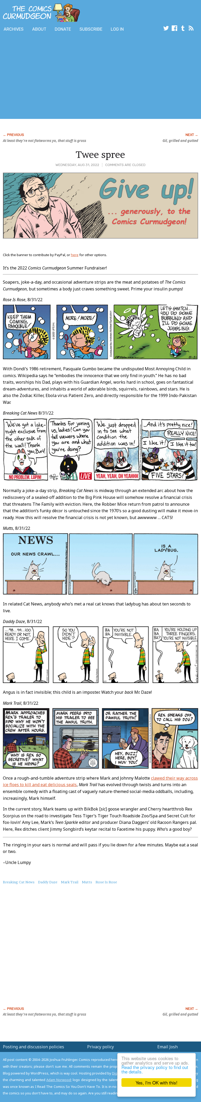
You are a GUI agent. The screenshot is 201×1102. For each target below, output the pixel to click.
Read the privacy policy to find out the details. (154, 1069)
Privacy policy (100, 1047)
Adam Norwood (58, 1079)
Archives (14, 29)
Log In (117, 29)
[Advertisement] (61, 76)
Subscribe (91, 29)
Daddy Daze (47, 882)
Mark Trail (69, 882)
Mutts (87, 882)
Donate (63, 29)
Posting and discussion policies (33, 1047)
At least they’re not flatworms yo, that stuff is (44, 140)
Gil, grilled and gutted (180, 140)
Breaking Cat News (19, 882)
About (39, 29)
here (75, 254)
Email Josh (167, 1047)
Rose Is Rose (106, 882)
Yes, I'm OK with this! (156, 1082)
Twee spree (100, 154)
